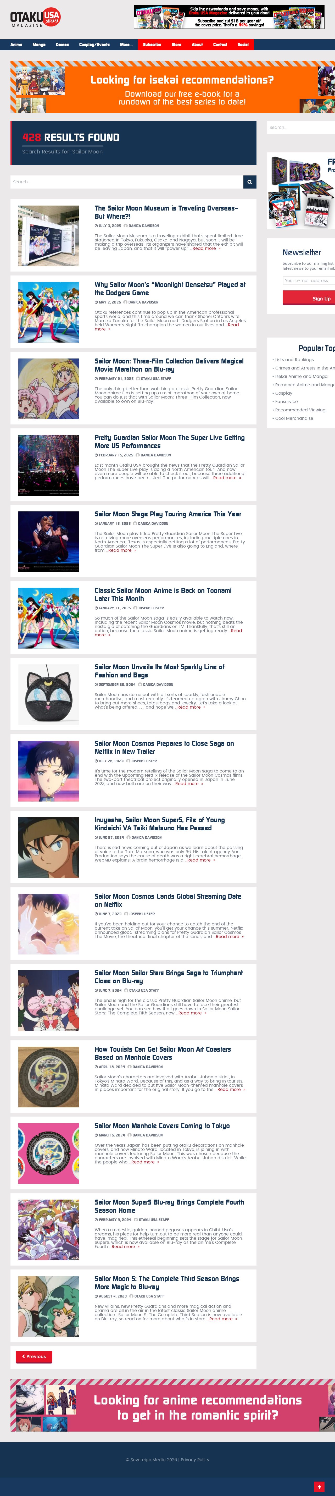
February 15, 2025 (115, 455)
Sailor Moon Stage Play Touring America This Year (168, 514)
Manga (39, 44)
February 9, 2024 (114, 1220)
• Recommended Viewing (299, 410)
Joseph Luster (150, 608)
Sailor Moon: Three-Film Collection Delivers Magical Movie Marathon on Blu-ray (169, 365)
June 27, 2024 (111, 837)
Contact (220, 44)
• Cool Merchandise (292, 418)
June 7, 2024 (110, 914)
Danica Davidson (143, 226)
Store (176, 44)
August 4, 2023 (112, 1296)
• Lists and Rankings (293, 360)
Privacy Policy (195, 1460)
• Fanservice (285, 402)
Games (62, 44)
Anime (16, 44)
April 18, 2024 (111, 1067)
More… (126, 44)
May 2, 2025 (109, 302)
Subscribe (152, 44)
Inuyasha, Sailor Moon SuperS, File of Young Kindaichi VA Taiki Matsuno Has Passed (160, 824)
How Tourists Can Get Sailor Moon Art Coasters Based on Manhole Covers (163, 1053)
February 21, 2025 (115, 379)
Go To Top (319, 1487)
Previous (35, 1357)
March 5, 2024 (111, 1135)
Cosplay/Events (94, 44)
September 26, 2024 (117, 684)
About (197, 44)
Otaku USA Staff (155, 379)
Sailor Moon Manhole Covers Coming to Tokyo (162, 1126)
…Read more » (204, 248)
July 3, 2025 (109, 226)
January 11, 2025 (114, 608)
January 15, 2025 (114, 523)
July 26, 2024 (111, 761)
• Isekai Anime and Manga (300, 376)
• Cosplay (282, 393)
